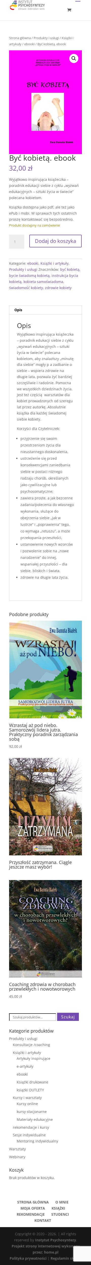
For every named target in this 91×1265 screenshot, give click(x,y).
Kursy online (27, 1103)
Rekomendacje (31, 1214)
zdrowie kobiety (58, 287)
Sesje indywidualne (29, 1135)
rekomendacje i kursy (31, 1127)
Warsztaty (17, 1149)
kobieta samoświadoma (43, 281)
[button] (73, 58)
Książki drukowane (32, 1082)
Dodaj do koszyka (55, 240)
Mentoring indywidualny (37, 1141)
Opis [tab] (18, 309)
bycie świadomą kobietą (29, 275)
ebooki (29, 44)
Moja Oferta (32, 1208)
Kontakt (42, 1220)
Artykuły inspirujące (33, 1058)
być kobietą (69, 269)
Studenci (60, 1214)
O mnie (62, 1202)
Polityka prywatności (29, 1258)
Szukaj (68, 1017)
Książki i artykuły (54, 263)
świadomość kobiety (26, 287)
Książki (58, 1208)
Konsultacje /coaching (31, 1044)
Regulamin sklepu (66, 1258)
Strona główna (20, 38)
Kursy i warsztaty (27, 1097)
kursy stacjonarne (32, 1111)
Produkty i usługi (46, 38)
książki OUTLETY (30, 1090)
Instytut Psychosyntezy (55, 1240)
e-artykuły (25, 1066)
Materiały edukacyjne (35, 1119)
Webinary (17, 1156)
